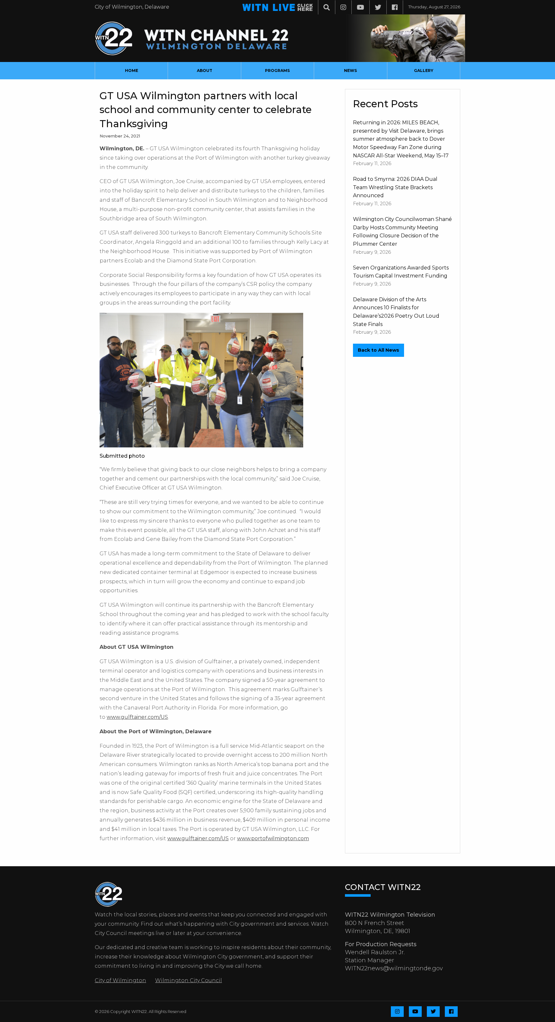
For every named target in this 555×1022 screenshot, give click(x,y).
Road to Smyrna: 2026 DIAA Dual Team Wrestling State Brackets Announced (395, 187)
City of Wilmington (120, 980)
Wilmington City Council (188, 980)
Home (131, 70)
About (204, 70)
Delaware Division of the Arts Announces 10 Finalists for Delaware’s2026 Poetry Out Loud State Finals (396, 311)
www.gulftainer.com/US (137, 717)
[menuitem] (131, 70)
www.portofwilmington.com (273, 838)
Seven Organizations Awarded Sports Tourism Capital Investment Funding (401, 272)
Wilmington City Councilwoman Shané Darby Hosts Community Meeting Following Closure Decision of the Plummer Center (402, 231)
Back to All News (378, 350)
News (350, 70)
